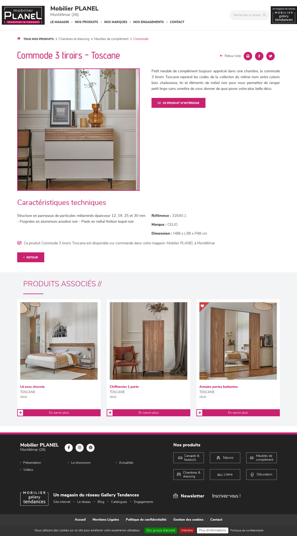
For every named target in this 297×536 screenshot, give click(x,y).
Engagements (143, 501)
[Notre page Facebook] (69, 448)
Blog (101, 501)
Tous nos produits (38, 39)
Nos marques (115, 22)
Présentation (32, 462)
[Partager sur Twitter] (270, 56)
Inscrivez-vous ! (226, 496)
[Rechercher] (265, 15)
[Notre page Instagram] (80, 448)
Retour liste (233, 56)
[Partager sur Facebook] (259, 56)
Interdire (187, 530)
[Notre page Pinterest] (90, 448)
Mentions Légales (106, 519)
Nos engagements (148, 22)
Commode (140, 39)
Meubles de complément (111, 39)
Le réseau (84, 501)
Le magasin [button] (59, 22)
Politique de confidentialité (146, 519)
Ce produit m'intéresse (181, 103)
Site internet (61, 501)
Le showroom (81, 462)
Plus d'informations (212, 530)
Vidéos (28, 469)
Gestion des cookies (188, 519)
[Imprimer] (248, 56)
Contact (177, 22)
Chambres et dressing (74, 39)
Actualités (126, 462)
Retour (32, 257)
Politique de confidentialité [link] (246, 530)
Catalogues (119, 501)
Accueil (80, 519)
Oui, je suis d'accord (160, 530)
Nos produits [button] (86, 22)
